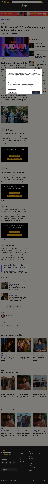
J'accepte (36, 92)
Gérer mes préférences (13, 92)
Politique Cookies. (13, 82)
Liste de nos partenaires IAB (12, 89)
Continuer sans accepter (37, 70)
